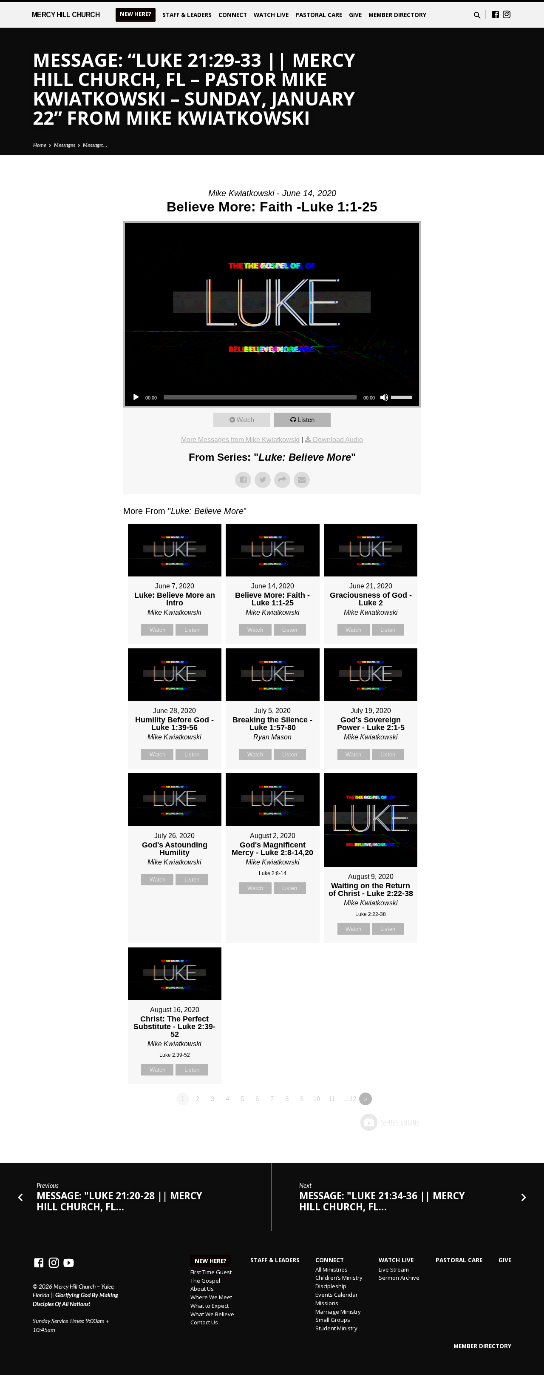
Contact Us (204, 1322)
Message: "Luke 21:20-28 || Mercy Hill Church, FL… (119, 1201)
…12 (349, 1098)
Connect (232, 15)
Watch (245, 419)
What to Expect (209, 1305)
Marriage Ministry (338, 1311)
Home (39, 145)
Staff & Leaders (187, 15)
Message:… (95, 145)
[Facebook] (495, 14)
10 (316, 1098)
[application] (272, 397)
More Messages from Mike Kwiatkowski (240, 439)
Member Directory (397, 15)
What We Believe (212, 1314)
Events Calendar (336, 1294)
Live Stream (394, 1269)
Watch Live (271, 15)
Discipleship (330, 1286)
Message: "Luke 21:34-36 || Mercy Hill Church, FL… (382, 1201)
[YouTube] (68, 1262)
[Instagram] (506, 14)
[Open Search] (477, 15)
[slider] (403, 396)
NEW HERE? (135, 14)
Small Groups (332, 1320)
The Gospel (205, 1280)
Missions (326, 1303)
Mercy (66, 14)
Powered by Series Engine (389, 1122)
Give (355, 15)
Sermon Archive (399, 1277)
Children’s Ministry (339, 1277)
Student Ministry (336, 1328)
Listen (306, 419)
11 (332, 1098)
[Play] (136, 397)
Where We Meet (211, 1297)
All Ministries (331, 1269)
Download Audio (338, 439)
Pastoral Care (318, 15)
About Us (202, 1288)
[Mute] (384, 397)
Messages (64, 145)
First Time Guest (211, 1272)
